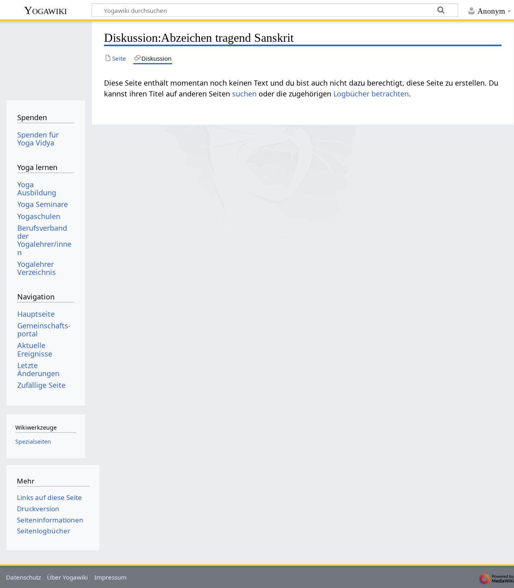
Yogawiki (45, 10)
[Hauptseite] (45, 59)
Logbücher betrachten (371, 93)
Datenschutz (23, 577)
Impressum (110, 577)
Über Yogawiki (67, 577)
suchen (244, 93)
